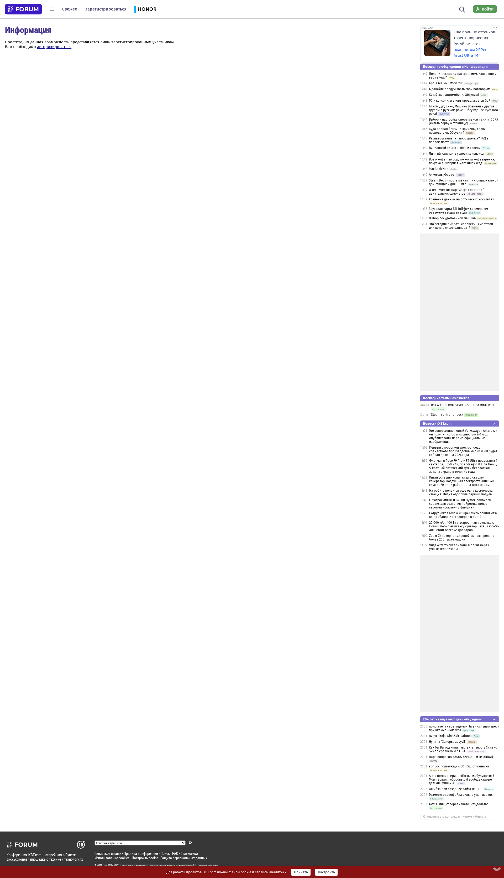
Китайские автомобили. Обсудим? (454, 95)
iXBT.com (102, 865)
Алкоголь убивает (442, 174)
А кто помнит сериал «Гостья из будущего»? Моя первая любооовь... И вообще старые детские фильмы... (461, 779)
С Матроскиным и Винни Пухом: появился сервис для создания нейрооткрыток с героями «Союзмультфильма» (460, 503)
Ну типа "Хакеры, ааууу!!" (447, 742)
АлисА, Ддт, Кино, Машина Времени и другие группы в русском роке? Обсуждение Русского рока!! (463, 110)
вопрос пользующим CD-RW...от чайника (459, 766)
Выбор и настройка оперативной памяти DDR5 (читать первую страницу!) (463, 121)
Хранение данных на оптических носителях (461, 199)
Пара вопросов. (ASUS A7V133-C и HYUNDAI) (461, 757)
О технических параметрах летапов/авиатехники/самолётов (456, 191)
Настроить (326, 872)
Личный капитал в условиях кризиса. (457, 153)
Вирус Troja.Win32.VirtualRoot (450, 736)
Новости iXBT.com (437, 423)
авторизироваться (54, 46)
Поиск (165, 853)
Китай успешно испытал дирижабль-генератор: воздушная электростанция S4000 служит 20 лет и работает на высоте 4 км (463, 481)
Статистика (189, 853)
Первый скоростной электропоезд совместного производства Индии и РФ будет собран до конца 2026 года (463, 451)
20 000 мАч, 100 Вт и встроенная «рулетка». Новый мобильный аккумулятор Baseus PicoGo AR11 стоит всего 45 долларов (464, 526)
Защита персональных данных (183, 857)
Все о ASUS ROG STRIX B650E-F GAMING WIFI (462, 405)
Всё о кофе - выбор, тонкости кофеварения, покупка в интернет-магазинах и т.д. (462, 161)
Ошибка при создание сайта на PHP (455, 789)
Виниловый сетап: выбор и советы (455, 148)
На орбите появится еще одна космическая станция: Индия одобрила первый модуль (462, 492)
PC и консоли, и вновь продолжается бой (459, 100)
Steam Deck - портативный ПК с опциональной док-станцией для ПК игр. (463, 182)
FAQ (175, 853)
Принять (301, 872)
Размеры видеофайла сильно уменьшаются (462, 795)
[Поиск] (462, 9)
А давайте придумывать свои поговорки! (459, 89)
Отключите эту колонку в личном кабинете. (455, 816)
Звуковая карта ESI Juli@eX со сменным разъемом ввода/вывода (458, 210)
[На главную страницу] (23, 9)
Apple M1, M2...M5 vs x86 (446, 83)
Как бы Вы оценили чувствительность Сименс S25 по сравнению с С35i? (463, 749)
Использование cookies (111, 857)
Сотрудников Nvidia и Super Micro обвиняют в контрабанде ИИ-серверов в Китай (463, 515)
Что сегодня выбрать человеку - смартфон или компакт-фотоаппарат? (461, 226)
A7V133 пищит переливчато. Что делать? (458, 804)
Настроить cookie (145, 857)
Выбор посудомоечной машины (452, 218)
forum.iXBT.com (194, 865)
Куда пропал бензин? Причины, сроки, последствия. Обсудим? (457, 130)
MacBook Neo (438, 169)
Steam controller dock (447, 415)
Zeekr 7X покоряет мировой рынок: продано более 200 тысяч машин (461, 537)
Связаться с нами (107, 853)
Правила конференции (141, 853)
